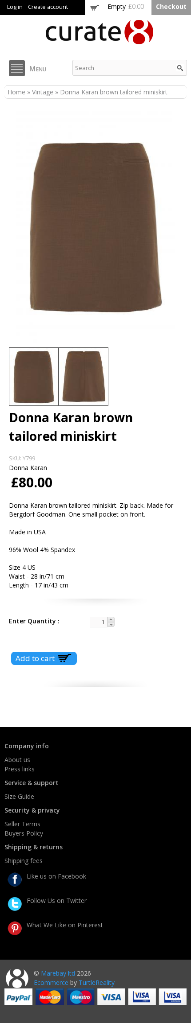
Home (16, 92)
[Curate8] (99, 40)
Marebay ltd (58, 973)
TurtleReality (97, 982)
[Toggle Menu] (17, 68)
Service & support (31, 782)
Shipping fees (23, 860)
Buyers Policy (23, 833)
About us (17, 759)
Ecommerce (51, 982)
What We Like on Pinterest (65, 925)
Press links (19, 769)
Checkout (171, 6)
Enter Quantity (33, 621)
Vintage (42, 92)
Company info (26, 746)
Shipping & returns (33, 847)
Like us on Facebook (56, 876)
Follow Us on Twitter (57, 900)
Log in (15, 7)
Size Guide (19, 796)
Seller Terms (22, 824)
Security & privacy (32, 810)
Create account (48, 7)
